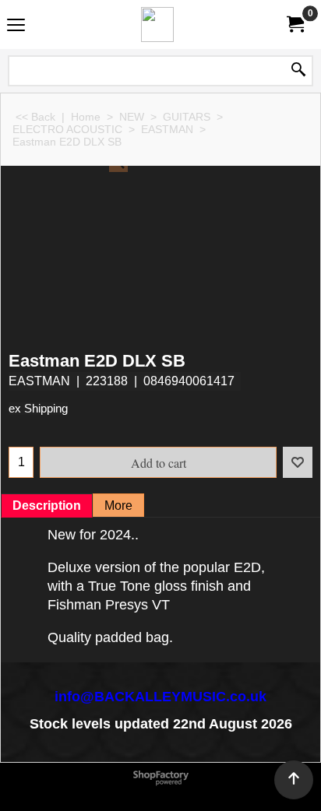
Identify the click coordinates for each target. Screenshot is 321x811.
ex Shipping (38, 408)
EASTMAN (39, 381)
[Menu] (16, 26)
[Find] (298, 70)
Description (46, 505)
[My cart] (294, 24)
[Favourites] (297, 462)
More (118, 505)
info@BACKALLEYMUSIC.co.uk (160, 696)
